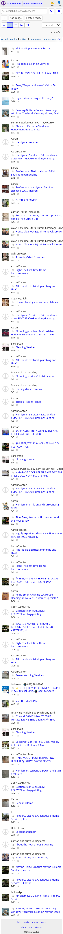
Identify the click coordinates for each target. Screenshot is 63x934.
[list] (4, 25)
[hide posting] (18, 52)
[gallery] (21, 25)
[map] (27, 25)
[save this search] (59, 11)
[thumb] (10, 25)
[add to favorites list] (13, 48)
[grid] (16, 25)
